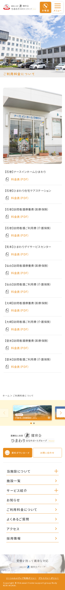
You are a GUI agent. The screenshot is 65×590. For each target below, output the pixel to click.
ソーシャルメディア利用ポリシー (21, 578)
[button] (56, 471)
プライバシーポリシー (48, 578)
